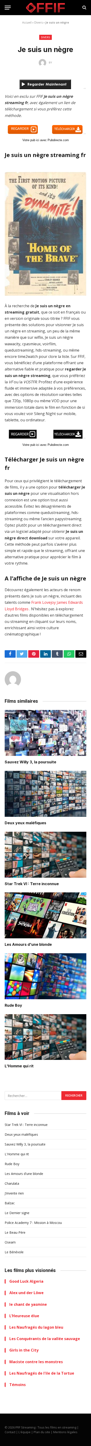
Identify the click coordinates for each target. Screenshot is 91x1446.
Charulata (12, 1183)
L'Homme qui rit (19, 1066)
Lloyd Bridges (16, 608)
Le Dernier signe (17, 1213)
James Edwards (70, 602)
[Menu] (8, 7)
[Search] (83, 7)
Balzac (10, 1203)
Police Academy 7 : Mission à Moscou (33, 1222)
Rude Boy (13, 1005)
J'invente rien (14, 1193)
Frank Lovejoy (43, 602)
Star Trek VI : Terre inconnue (32, 883)
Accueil (27, 22)
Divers (38, 22)
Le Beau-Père (15, 1232)
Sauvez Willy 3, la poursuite (30, 762)
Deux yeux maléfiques (25, 823)
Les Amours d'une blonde (28, 944)
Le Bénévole (14, 1252)
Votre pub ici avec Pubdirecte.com (45, 140)
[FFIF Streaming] (45, 7)
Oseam (10, 1242)
